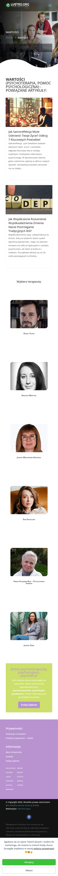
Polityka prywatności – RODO (19, 738)
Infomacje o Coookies (16, 734)
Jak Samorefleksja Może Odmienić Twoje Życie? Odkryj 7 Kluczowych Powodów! (28, 135)
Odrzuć (29, 870)
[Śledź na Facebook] (29, 817)
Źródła (36, 805)
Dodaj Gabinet (29, 704)
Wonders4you (24, 808)
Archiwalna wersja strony (19, 805)
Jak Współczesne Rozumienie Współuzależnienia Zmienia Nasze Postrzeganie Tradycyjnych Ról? (27, 225)
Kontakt (9, 756)
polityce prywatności (44, 848)
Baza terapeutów (14, 752)
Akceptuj (29, 862)
